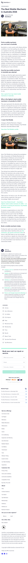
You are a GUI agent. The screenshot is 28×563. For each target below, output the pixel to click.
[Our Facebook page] (3, 553)
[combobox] (14, 357)
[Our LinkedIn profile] (5, 553)
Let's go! (14, 372)
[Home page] (6, 2)
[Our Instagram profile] (7, 553)
